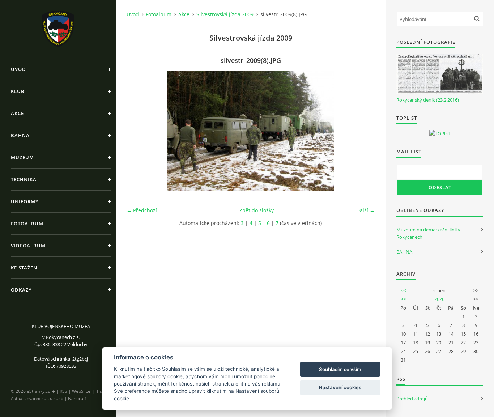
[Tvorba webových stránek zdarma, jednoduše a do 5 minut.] (53, 391)
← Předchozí (142, 210)
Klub (18, 91)
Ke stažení (25, 267)
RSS (63, 391)
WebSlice (81, 391)
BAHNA (404, 251)
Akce (17, 113)
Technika (24, 179)
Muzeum (22, 157)
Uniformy (25, 201)
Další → (365, 210)
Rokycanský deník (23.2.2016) (427, 100)
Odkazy (21, 289)
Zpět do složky (256, 210)
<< (403, 290)
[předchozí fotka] (138, 131)
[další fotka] (363, 131)
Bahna (20, 135)
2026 (439, 299)
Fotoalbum (27, 223)
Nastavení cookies (340, 387)
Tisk (100, 391)
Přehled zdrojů (412, 398)
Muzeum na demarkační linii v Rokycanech (428, 233)
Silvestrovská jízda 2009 (225, 14)
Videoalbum (28, 245)
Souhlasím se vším (340, 369)
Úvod (18, 69)
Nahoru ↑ (77, 398)
